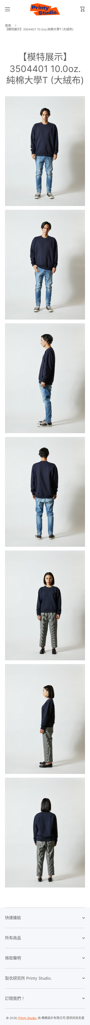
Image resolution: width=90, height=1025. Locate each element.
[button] (82, 9)
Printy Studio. (27, 1018)
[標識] (45, 9)
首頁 (8, 25)
